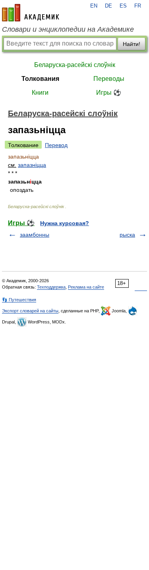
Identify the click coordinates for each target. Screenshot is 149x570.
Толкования (40, 78)
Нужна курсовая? (64, 223)
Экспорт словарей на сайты (30, 310)
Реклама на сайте (86, 287)
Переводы (108, 78)
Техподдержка (51, 287)
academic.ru (30, 12)
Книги (40, 92)
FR (137, 6)
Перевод (56, 145)
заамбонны (34, 234)
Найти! (131, 44)
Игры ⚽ (108, 92)
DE (108, 6)
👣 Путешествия (19, 299)
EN (93, 6)
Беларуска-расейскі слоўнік (74, 64)
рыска (127, 234)
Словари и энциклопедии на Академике (68, 29)
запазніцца (32, 165)
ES (123, 6)
